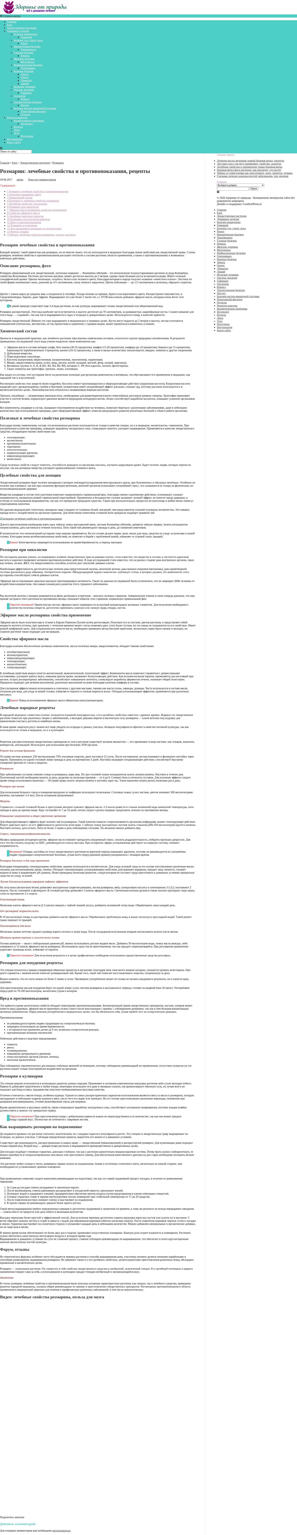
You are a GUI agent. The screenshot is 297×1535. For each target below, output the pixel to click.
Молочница (27, 61)
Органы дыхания (24, 89)
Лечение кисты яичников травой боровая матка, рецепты (250, 160)
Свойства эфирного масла (23, 213)
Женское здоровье (24, 58)
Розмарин (58, 162)
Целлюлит (27, 123)
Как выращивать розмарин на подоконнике (34, 228)
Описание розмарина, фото (24, 194)
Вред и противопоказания (24, 222)
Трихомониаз (28, 49)
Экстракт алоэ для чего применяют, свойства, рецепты (249, 163)
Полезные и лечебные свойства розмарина (33, 200)
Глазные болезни (24, 52)
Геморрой (26, 37)
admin (19, 179)
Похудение (27, 136)
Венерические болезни (27, 46)
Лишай (25, 83)
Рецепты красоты (17, 117)
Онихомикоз (28, 68)
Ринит (24, 43)
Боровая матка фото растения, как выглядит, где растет (249, 169)
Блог (9, 24)
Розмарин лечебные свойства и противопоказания (37, 191)
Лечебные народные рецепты (25, 216)
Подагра (25, 114)
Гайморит (26, 92)
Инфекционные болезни (28, 65)
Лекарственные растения (21, 27)
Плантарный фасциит (33, 111)
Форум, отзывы (18, 231)
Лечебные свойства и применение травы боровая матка (249, 166)
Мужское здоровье (24, 86)
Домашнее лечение (18, 31)
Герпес (25, 77)
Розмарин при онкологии (23, 206)
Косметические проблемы (29, 120)
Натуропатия (14, 139)
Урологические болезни (28, 102)
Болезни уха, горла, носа (28, 40)
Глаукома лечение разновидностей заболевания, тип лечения (252, 176)
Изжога (25, 99)
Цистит (25, 105)
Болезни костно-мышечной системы (35, 108)
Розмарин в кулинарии (22, 225)
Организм (19, 95)
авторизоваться (61, 1530)
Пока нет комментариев (42, 179)
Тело (16, 133)
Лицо (17, 129)
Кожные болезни (24, 71)
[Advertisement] (98, 1467)
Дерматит (26, 80)
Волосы (18, 126)
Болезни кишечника (25, 34)
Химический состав (19, 197)
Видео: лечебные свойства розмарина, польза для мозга (41, 234)
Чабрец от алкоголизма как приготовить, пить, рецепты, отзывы (255, 173)
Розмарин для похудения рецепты (28, 219)
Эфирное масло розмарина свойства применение (37, 210)
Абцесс (25, 74)
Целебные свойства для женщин (27, 203)
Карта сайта (14, 142)
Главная (11, 21)
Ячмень (25, 55)
